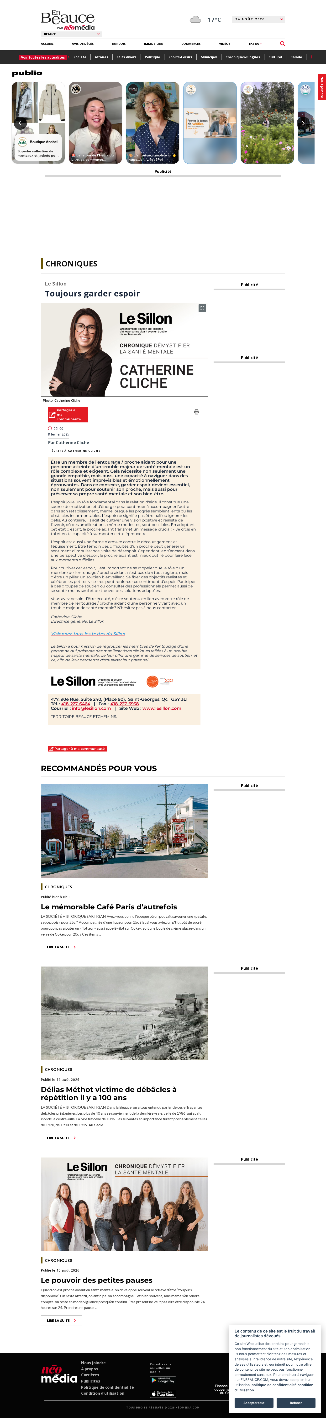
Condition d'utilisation (102, 1393)
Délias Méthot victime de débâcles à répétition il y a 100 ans (109, 1093)
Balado (296, 57)
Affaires (101, 57)
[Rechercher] (282, 43)
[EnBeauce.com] (59, 1380)
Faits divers (127, 57)
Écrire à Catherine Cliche (76, 450)
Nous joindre (93, 1362)
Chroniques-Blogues (243, 57)
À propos (89, 1369)
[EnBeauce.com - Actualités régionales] (68, 20)
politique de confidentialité (274, 1385)
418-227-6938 (124, 703)
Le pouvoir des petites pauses (96, 1280)
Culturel (275, 57)
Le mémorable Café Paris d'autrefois (109, 906)
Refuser (296, 1403)
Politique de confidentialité (107, 1387)
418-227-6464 (75, 703)
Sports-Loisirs (180, 57)
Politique (152, 57)
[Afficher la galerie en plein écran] (202, 308)
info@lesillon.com (91, 708)
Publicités (90, 1381)
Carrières (90, 1375)
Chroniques (71, 263)
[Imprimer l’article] (196, 412)
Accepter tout (253, 1403)
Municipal (209, 57)
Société (80, 57)
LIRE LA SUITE (58, 947)
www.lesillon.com (161, 708)
